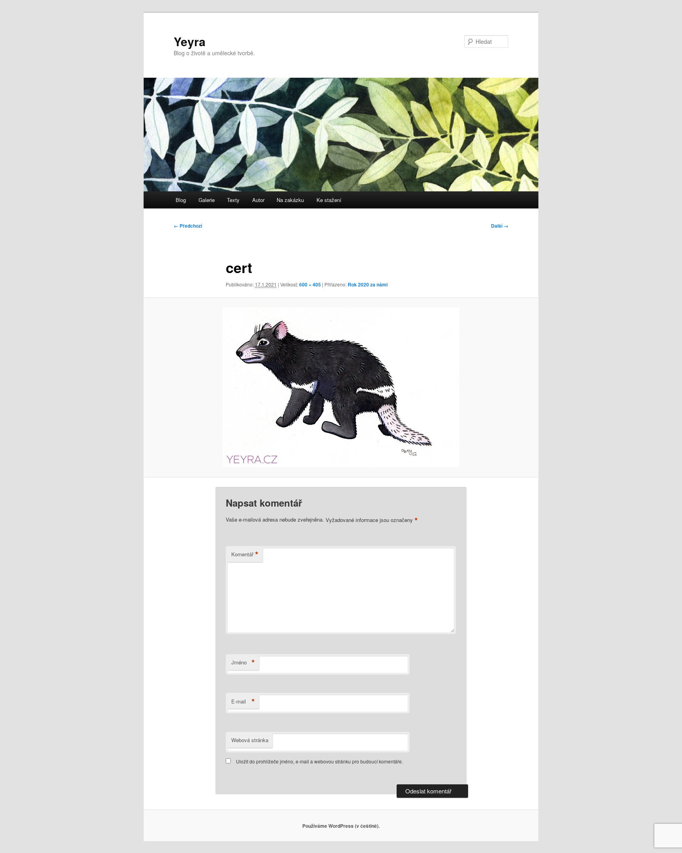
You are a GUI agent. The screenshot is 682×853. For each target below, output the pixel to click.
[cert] (341, 387)
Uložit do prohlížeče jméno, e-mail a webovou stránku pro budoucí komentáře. (319, 761)
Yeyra (190, 41)
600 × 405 (310, 284)
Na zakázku (290, 200)
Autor (258, 200)
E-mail (243, 701)
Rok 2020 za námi (368, 284)
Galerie (207, 200)
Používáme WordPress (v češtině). (341, 825)
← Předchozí (188, 225)
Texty (233, 200)
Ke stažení (329, 200)
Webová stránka (249, 740)
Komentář (245, 554)
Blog (181, 200)
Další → (499, 225)
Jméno (243, 662)
